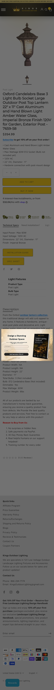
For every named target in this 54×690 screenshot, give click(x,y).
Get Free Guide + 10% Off (16, 354)
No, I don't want (16, 358)
